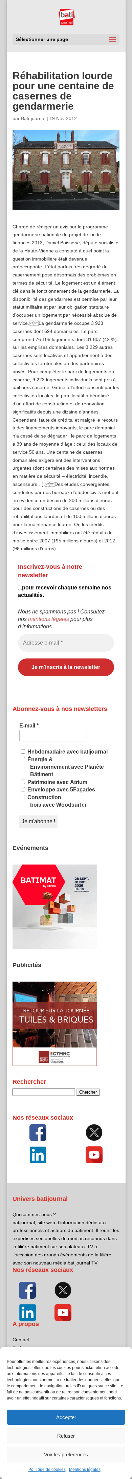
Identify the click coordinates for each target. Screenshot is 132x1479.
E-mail (29, 726)
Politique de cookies (47, 1469)
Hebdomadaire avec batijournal (67, 752)
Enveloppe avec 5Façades (60, 789)
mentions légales (48, 619)
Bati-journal (33, 118)
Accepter (66, 1417)
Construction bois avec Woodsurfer (56, 801)
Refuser (66, 1436)
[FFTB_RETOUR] (55, 1064)
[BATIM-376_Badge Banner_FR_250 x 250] (55, 947)
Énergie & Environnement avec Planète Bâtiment (65, 767)
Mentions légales (85, 1469)
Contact (21, 1339)
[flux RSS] (38, 1132)
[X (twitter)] (94, 1132)
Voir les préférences (66, 1454)
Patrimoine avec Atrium (56, 782)
